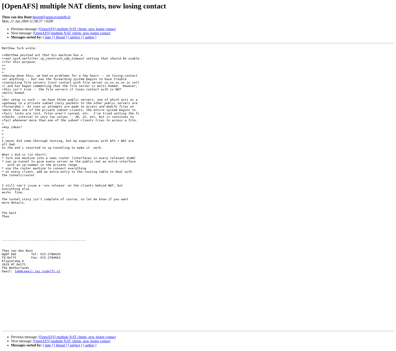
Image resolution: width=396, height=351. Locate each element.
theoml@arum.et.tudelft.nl (51, 17)
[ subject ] (75, 37)
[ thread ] (60, 37)
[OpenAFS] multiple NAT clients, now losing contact (77, 29)
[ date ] (48, 37)
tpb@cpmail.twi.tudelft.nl (37, 271)
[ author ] (89, 37)
